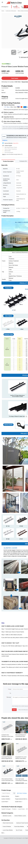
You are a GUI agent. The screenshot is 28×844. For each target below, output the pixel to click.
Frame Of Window (7, 826)
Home (2, 10)
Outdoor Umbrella (5, 799)
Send (14, 709)
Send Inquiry (14, 78)
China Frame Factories (8, 823)
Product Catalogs (22, 793)
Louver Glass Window (8, 830)
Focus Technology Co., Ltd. (18, 838)
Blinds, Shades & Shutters (23, 10)
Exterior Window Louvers (20, 815)
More (2, 833)
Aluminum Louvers (7, 815)
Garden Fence (18, 801)
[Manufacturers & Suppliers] (14, 2)
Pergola (17, 796)
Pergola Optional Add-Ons (21, 799)
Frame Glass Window (19, 826)
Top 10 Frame (19, 830)
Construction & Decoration (11, 10)
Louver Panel (4, 801)
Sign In (3, 154)
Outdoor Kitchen (5, 796)
